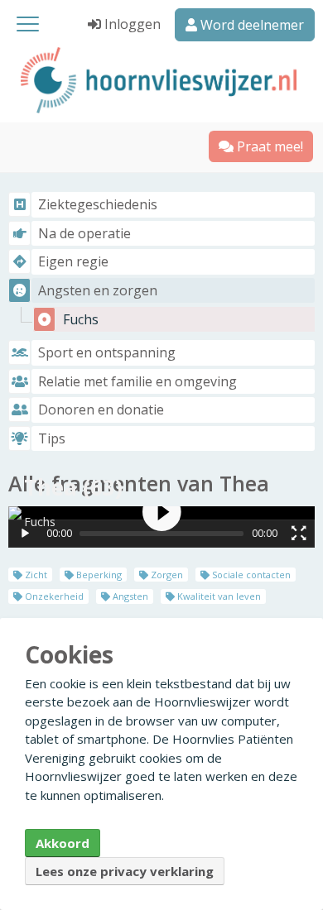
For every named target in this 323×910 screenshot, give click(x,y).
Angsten (129, 596)
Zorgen (165, 574)
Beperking (98, 574)
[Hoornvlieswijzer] (161, 80)
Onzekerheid (53, 596)
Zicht (34, 574)
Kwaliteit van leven (218, 596)
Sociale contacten (250, 574)
